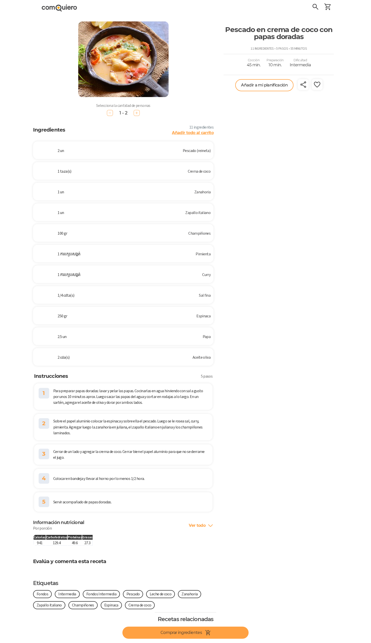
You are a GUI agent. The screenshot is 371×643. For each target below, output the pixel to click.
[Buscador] (315, 7)
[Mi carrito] (327, 7)
